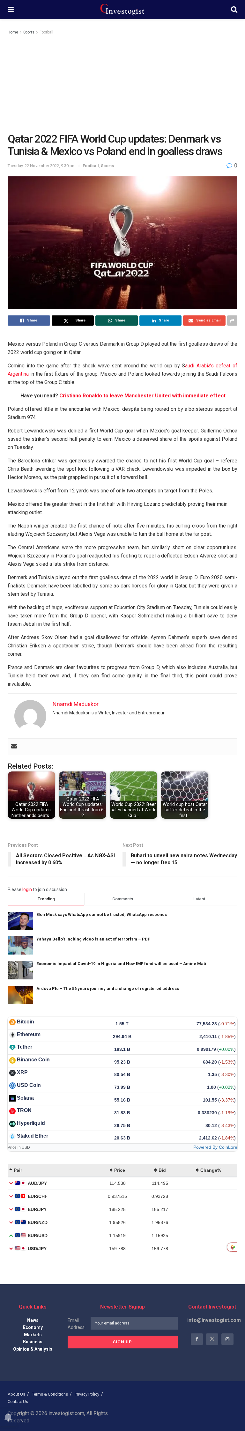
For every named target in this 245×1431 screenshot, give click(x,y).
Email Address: (76, 1324)
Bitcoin (25, 1021)
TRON (24, 1110)
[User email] (14, 746)
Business (32, 1341)
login (27, 889)
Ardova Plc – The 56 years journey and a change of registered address (107, 988)
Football (46, 32)
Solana (25, 1098)
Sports (28, 32)
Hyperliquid (31, 1123)
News (33, 1320)
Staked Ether (32, 1136)
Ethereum (29, 1034)
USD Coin (29, 1085)
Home (13, 32)
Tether (24, 1047)
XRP (22, 1072)
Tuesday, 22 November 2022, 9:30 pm (42, 165)
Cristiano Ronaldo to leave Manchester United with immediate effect (142, 396)
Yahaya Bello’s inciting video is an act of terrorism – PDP (93, 939)
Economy (33, 1327)
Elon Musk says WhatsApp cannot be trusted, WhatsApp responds (101, 914)
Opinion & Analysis (32, 1349)
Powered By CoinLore (215, 1147)
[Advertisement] (122, 83)
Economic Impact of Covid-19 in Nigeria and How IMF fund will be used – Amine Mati (121, 963)
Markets (33, 1334)
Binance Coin (33, 1059)
